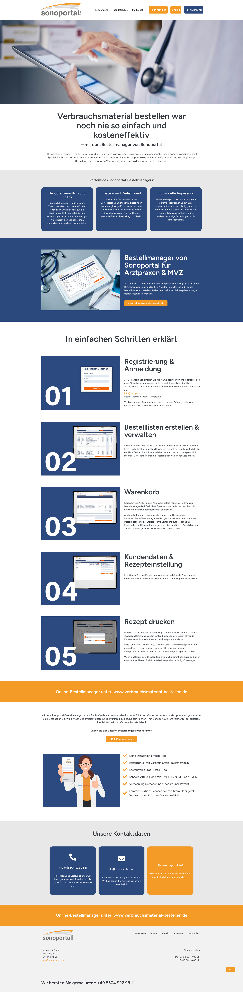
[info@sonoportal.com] (121, 858)
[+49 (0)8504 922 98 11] (72, 857)
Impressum (179, 933)
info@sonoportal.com (135, 393)
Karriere (153, 933)
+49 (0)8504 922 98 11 (72, 867)
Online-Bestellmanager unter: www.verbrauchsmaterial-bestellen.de (121, 691)
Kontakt (165, 933)
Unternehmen (139, 933)
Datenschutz (194, 933)
